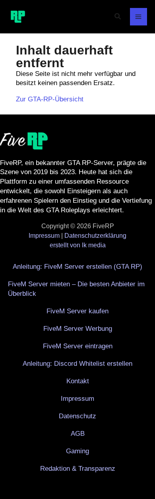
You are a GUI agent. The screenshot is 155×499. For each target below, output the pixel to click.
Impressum (44, 235)
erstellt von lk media (78, 245)
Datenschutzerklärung (95, 235)
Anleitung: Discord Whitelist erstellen (77, 363)
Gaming (77, 451)
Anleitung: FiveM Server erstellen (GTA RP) (77, 266)
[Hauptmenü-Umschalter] (138, 16)
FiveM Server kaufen (77, 311)
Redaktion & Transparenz (77, 468)
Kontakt (77, 381)
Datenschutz (77, 416)
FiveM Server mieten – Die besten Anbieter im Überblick (76, 288)
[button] (118, 17)
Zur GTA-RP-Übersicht (49, 99)
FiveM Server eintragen (77, 346)
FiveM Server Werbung (77, 328)
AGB (78, 433)
